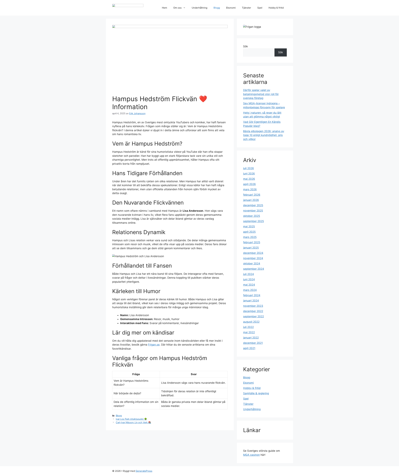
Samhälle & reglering (256, 393)
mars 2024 (250, 290)
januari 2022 (251, 337)
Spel (259, 7)
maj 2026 (249, 178)
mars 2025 (250, 237)
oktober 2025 (251, 215)
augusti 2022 (251, 321)
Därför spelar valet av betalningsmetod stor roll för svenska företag (261, 94)
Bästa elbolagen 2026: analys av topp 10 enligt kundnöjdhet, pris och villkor (263, 135)
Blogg (217, 7)
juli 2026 (248, 168)
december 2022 (253, 311)
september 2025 (253, 221)
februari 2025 (251, 242)
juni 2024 (249, 279)
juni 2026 (249, 173)
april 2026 (249, 184)
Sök (245, 46)
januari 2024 (251, 300)
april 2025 (249, 231)
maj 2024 (249, 284)
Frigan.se (154, 344)
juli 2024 (248, 274)
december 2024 (253, 252)
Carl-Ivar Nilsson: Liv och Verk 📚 (133, 422)
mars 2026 (250, 189)
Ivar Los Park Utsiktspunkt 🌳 (131, 419)
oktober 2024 (251, 263)
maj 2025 (249, 226)
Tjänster (246, 7)
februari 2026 (251, 194)
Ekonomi (231, 7)
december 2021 (253, 342)
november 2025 (253, 210)
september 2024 (253, 268)
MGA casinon (251, 454)
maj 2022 (249, 332)
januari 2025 (251, 247)
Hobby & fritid (276, 7)
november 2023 (253, 305)
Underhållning (199, 7)
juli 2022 (248, 327)
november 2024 (253, 258)
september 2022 (253, 316)
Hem (164, 7)
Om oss (177, 7)
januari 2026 (251, 200)
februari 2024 (251, 295)
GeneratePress (144, 470)
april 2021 (249, 348)
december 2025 (253, 205)
